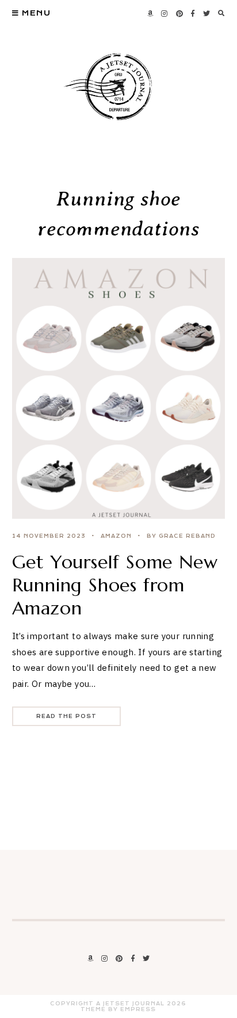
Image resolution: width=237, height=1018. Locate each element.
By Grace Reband (181, 536)
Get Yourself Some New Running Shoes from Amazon (115, 585)
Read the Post (66, 716)
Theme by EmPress (118, 1009)
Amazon (116, 536)
